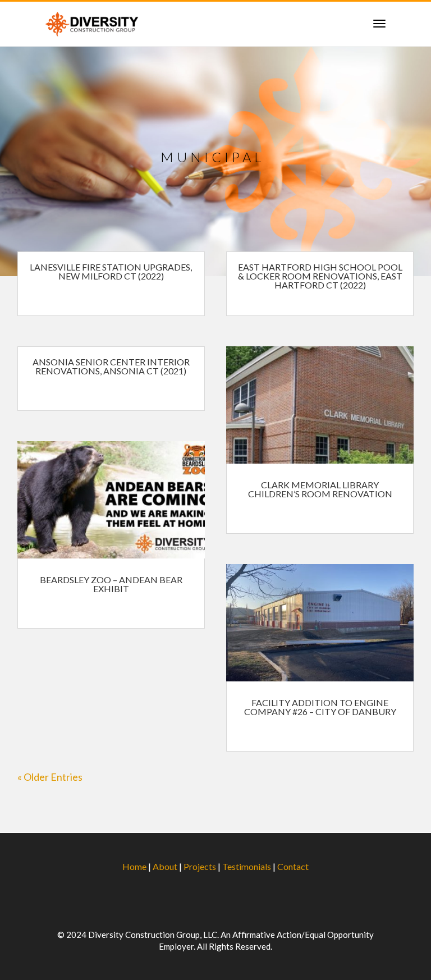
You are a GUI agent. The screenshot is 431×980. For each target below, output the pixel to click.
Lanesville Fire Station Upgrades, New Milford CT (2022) (111, 271)
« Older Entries (49, 777)
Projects (200, 866)
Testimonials (246, 866)
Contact (293, 866)
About (165, 866)
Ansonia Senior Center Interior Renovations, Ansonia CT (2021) (111, 366)
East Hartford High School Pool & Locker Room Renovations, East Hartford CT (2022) (320, 276)
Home (134, 866)
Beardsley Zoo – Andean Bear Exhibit (111, 584)
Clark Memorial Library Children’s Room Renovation (320, 489)
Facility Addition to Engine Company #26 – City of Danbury (320, 707)
